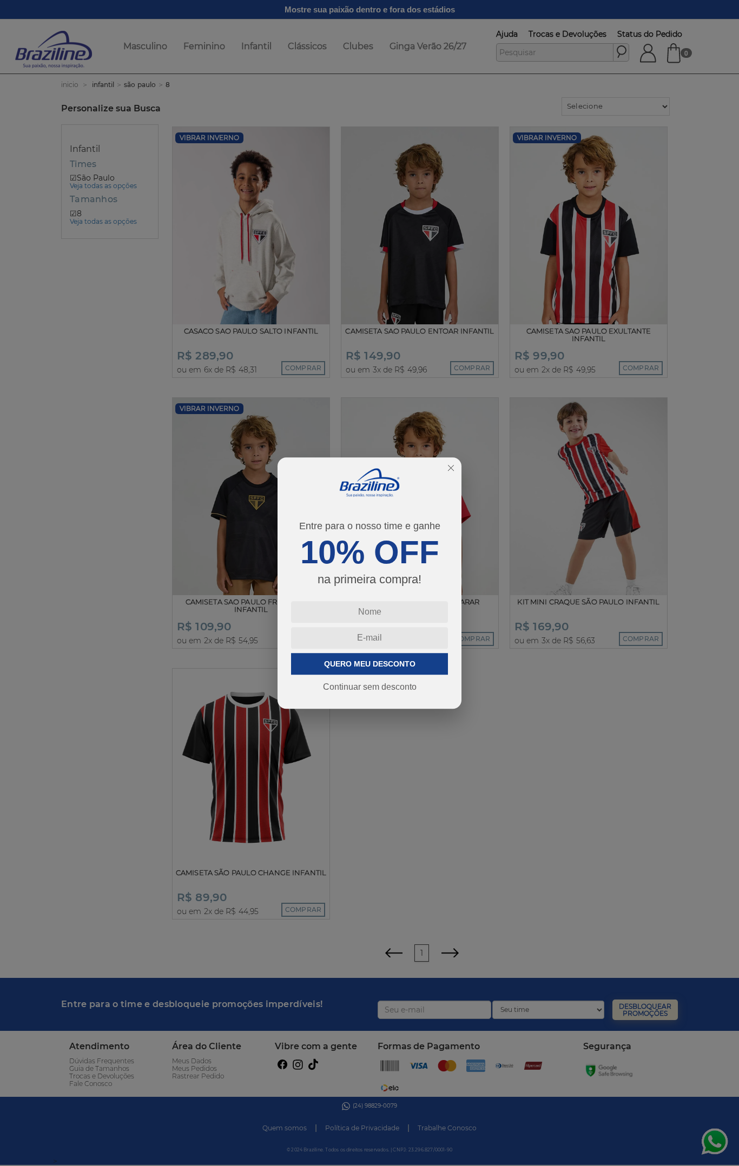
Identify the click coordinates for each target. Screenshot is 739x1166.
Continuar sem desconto (370, 686)
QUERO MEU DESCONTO (369, 663)
